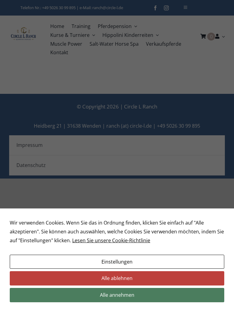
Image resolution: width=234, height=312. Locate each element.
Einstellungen (117, 261)
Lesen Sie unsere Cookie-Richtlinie (111, 240)
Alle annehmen (117, 295)
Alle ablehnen (117, 278)
